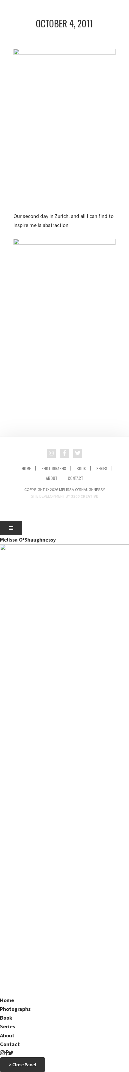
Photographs (53, 468)
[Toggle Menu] (11, 528)
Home (26, 468)
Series (101, 468)
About (51, 478)
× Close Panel (22, 1064)
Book (81, 468)
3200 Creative (84, 496)
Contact (75, 478)
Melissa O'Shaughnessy (28, 539)
